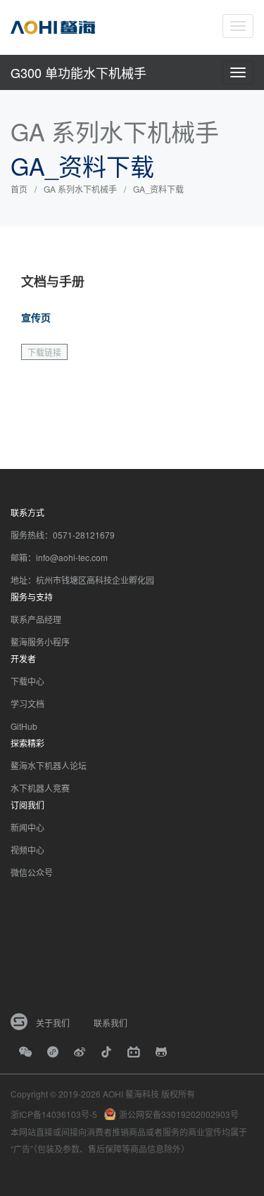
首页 (19, 189)
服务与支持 (32, 597)
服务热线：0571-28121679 (63, 535)
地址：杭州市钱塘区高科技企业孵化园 (82, 580)
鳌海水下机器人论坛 (49, 765)
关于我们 (53, 1023)
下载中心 (27, 681)
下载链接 (44, 352)
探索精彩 (27, 743)
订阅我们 (27, 805)
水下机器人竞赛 (40, 788)
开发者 (23, 658)
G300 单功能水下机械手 (78, 72)
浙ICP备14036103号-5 (54, 1114)
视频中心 (27, 850)
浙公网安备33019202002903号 (179, 1114)
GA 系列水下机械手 (80, 189)
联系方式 (27, 512)
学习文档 (27, 703)
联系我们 (110, 1023)
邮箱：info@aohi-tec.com (59, 557)
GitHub (24, 726)
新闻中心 (27, 827)
